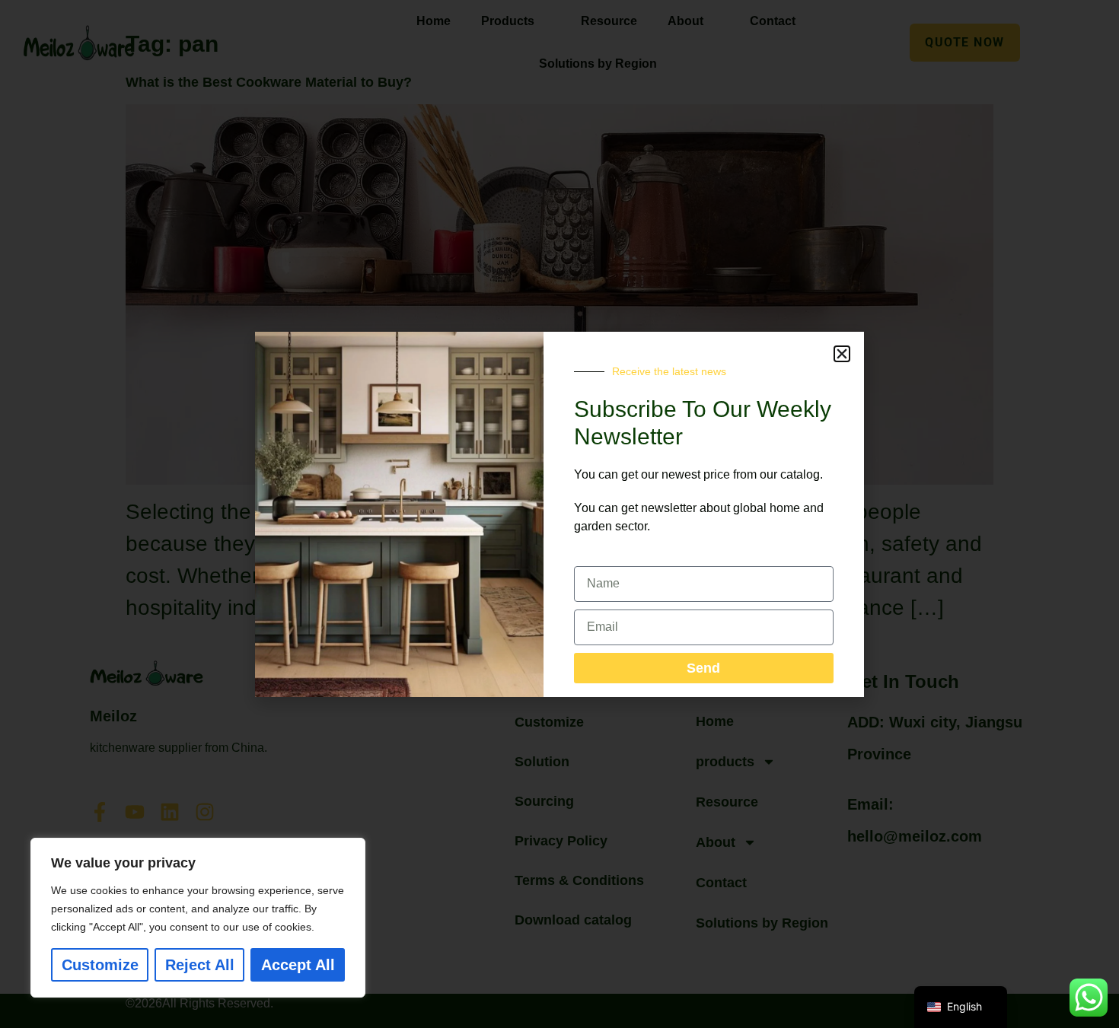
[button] (842, 354)
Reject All (199, 964)
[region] (197, 918)
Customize (100, 964)
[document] (559, 514)
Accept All (298, 964)
